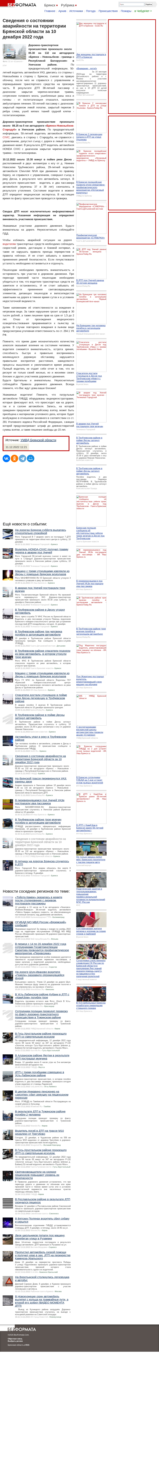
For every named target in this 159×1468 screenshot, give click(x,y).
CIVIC (6, 137)
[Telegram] (22, 458)
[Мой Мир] (30, 458)
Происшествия (108, 11)
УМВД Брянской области (38, 440)
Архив (62, 11)
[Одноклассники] (14, 458)
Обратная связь (15, 1339)
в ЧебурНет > (143, 11)
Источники (76, 11)
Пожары (126, 11)
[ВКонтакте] (6, 458)
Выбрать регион (15, 1341)
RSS (27, 1345)
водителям (9, 244)
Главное (49, 11)
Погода (90, 11)
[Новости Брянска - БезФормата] (18, 4)
